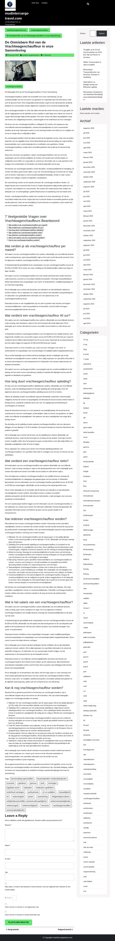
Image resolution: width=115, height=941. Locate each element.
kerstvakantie (88, 506)
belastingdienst (88, 393)
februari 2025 (88, 216)
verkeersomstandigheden (60, 801)
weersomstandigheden (16, 810)
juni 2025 (86, 196)
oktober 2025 (88, 177)
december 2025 (89, 167)
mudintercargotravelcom (30, 55)
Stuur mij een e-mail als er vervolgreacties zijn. (22, 907)
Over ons (35, 3)
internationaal (88, 496)
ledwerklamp (88, 564)
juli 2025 (86, 191)
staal (85, 701)
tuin (84, 745)
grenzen (33, 783)
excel (85, 437)
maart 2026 (87, 152)
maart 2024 (87, 270)
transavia (86, 735)
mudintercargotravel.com (16, 30)
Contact (44, 3)
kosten (85, 520)
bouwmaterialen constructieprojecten (51, 779)
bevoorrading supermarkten (22, 779)
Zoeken (82, 33)
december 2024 (89, 226)
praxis (85, 667)
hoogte (85, 471)
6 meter (86, 354)
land (42, 783)
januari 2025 (87, 221)
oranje (85, 627)
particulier (86, 647)
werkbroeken (88, 808)
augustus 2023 (88, 304)
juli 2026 (86, 133)
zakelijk (86, 828)
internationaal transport (91, 501)
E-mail (8, 859)
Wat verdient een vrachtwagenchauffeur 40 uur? (26, 227)
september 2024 (89, 240)
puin (84, 671)
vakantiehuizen (88, 759)
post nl (85, 657)
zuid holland (87, 881)
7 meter (86, 359)
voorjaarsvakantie (89, 793)
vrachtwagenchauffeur (39, 30)
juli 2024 (86, 250)
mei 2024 (86, 260)
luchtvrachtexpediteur (91, 584)
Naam (8, 845)
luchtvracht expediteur (91, 579)
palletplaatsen (88, 642)
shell (85, 696)
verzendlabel (88, 779)
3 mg (85, 344)
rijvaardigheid (64, 792)
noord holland (88, 623)
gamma (86, 447)
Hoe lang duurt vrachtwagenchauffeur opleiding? (26, 230)
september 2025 (89, 182)
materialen (27, 788)
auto (84, 383)
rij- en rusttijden (49, 792)
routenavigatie (18, 797)
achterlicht (87, 364)
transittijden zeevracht (91, 740)
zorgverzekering (89, 872)
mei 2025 (86, 201)
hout (84, 481)
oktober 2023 (88, 294)
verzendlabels (88, 784)
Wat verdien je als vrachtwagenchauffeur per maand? (28, 225)
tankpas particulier (90, 711)
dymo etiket (87, 427)
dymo (85, 422)
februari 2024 (88, 274)
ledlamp (86, 559)
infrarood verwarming (91, 491)
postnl (85, 662)
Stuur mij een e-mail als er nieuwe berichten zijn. (22, 915)
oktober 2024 (88, 235)
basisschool (87, 388)
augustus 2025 (88, 187)
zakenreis (87, 833)
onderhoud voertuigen (15, 792)
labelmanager (88, 530)
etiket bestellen (88, 432)
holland (85, 466)
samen (30, 797)
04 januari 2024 (13, 55)
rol (8, 797)
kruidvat (86, 525)
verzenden (87, 774)
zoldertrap (87, 852)
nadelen (86, 598)
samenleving (42, 797)
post (84, 652)
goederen (22, 783)
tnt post (86, 725)
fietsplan (86, 442)
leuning (85, 569)
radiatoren (87, 676)
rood (85, 686)
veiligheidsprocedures (60, 797)
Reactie (8, 825)
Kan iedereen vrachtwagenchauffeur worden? (25, 235)
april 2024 (86, 265)
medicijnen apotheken (45, 788)
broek (85, 413)
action (85, 374)
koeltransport (88, 515)
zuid (84, 876)
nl (84, 613)
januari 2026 (87, 162)
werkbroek (87, 803)
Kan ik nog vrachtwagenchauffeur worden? (24, 240)
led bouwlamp (88, 549)
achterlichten (88, 369)
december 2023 (89, 284)
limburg (86, 574)
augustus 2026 (88, 128)
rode (85, 681)
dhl (84, 418)
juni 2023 (86, 314)
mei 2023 (86, 318)
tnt (84, 720)
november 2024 (89, 230)
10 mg (85, 340)
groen (85, 457)
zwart (85, 886)
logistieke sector (13, 788)
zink (84, 842)
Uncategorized (88, 750)
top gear (86, 730)
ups (84, 754)
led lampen (87, 554)
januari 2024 (87, 279)
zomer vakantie (89, 862)
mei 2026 (86, 143)
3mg (85, 349)
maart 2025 (87, 211)
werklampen (87, 813)
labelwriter (87, 535)
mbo (85, 588)
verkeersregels (12, 806)
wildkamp (86, 818)
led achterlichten (89, 545)
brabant (86, 408)
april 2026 (86, 148)
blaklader (86, 398)
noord (85, 618)
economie (10, 783)
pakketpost (87, 632)
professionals (33, 792)
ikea (84, 486)
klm (84, 510)
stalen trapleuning (89, 706)
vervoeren (45, 806)
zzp (84, 891)
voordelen (87, 789)
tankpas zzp (87, 715)
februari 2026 (88, 157)
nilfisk (85, 603)
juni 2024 (86, 255)
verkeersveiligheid (29, 806)
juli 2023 (86, 309)
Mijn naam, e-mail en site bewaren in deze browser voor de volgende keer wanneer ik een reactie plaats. (37, 888)
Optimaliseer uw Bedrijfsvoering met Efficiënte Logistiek (90, 84)
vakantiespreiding (89, 769)
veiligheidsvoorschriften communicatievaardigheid (26, 801)
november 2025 (89, 172)
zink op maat (88, 847)
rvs (84, 691)
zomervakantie (88, 867)
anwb (85, 379)
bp (84, 403)
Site (6, 872)
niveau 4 (86, 608)
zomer (85, 857)
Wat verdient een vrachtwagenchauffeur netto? (25, 233)
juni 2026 (86, 138)
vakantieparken (89, 764)
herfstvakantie (88, 462)
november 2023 (89, 289)
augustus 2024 (88, 245)
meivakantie (87, 593)
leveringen (52, 783)
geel (84, 452)
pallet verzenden (89, 637)
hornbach (86, 476)
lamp (85, 540)
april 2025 (86, 206)
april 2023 (86, 323)
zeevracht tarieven (90, 837)
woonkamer (87, 823)
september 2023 (89, 299)
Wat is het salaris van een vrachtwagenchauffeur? (27, 238)
